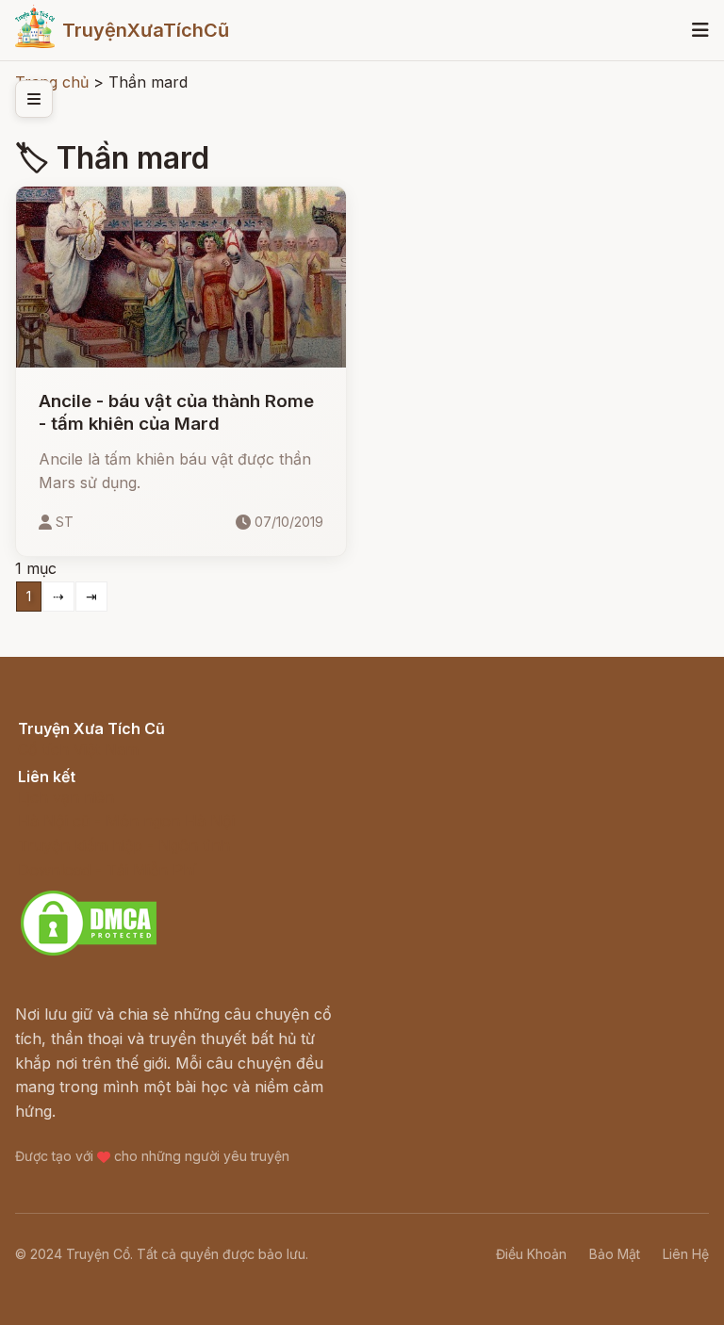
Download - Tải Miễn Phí (107, 869)
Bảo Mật (614, 1254)
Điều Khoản (531, 1254)
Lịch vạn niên (66, 797)
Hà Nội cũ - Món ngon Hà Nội (126, 820)
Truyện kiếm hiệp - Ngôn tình (124, 845)
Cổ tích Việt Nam (78, 749)
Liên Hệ (686, 1254)
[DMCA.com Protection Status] (88, 952)
